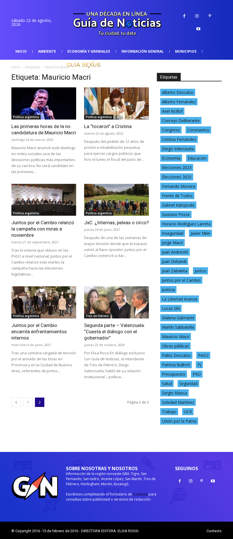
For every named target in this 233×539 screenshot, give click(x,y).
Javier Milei (200, 233)
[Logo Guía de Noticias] (116, 24)
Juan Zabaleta (174, 270)
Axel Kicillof (172, 111)
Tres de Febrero (97, 316)
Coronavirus (198, 130)
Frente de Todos (177, 195)
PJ (199, 364)
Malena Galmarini (178, 317)
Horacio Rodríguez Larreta (186, 224)
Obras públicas (175, 346)
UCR (188, 411)
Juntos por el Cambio (181, 280)
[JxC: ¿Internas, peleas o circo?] (116, 200)
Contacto (140, 494)
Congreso (171, 130)
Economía (171, 158)
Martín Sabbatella (178, 327)
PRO (197, 374)
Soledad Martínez (178, 402)
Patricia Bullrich (176, 364)
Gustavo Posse (176, 214)
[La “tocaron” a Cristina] (116, 103)
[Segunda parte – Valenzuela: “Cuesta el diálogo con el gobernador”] (116, 302)
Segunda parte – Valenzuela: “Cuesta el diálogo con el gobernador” (114, 331)
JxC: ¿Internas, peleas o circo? (116, 222)
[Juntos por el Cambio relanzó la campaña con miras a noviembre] (43, 200)
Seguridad (188, 383)
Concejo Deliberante (181, 120)
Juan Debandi (174, 261)
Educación (197, 158)
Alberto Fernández (179, 101)
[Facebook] (184, 16)
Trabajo (169, 411)
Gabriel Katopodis (178, 205)
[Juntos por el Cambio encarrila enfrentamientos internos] (43, 302)
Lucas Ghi (171, 308)
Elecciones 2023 (177, 167)
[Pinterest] (210, 16)
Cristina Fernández (179, 139)
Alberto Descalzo (178, 92)
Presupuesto (173, 374)
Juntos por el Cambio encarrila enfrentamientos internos (39, 331)
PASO (203, 355)
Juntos (200, 270)
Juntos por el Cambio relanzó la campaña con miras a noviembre (42, 229)
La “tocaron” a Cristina (108, 126)
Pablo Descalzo (176, 355)
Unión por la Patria (179, 421)
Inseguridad (172, 233)
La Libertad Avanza (179, 299)
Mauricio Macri (175, 336)
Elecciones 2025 (177, 177)
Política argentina (26, 117)
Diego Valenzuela (178, 148)
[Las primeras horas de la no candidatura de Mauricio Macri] (43, 103)
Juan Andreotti (175, 252)
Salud (167, 383)
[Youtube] (198, 29)
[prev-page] (16, 402)
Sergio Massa (174, 393)
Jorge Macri (172, 242)
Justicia (168, 289)
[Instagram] (197, 16)
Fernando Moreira (178, 186)
